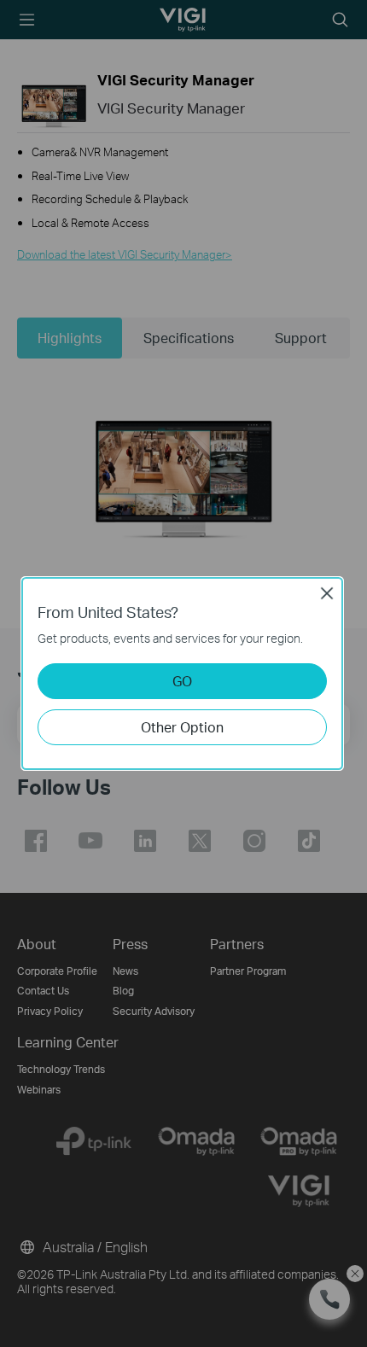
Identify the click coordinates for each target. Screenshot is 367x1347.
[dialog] (183, 673)
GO (182, 681)
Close (327, 593)
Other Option (182, 727)
